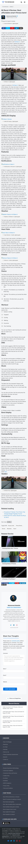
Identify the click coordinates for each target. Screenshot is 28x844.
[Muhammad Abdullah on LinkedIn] (14, 625)
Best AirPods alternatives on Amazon (11, 796)
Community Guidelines (8, 770)
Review (3, 528)
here (6, 471)
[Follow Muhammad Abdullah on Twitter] (17, 16)
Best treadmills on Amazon (9, 814)
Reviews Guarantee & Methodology (11, 768)
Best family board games (8, 801)
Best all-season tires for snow (9, 809)
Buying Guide (11, 525)
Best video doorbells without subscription (12, 804)
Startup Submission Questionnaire (10, 754)
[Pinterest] (19, 841)
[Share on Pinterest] (12, 28)
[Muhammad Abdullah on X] (11, 625)
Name (5, 668)
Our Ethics (5, 778)
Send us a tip (6, 752)
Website (5, 681)
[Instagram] (17, 841)
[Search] (21, 2)
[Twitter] (11, 841)
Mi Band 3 (17, 41)
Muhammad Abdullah (14, 605)
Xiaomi (14, 528)
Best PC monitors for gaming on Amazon (12, 799)
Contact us (5, 759)
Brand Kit (5, 757)
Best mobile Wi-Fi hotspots (9, 811)
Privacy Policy (6, 785)
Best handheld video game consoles (11, 806)
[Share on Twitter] (8, 28)
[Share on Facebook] (3, 28)
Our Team (5, 746)
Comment (5, 653)
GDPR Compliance (7, 783)
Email (4, 675)
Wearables (9, 528)
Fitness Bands (19, 525)
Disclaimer (5, 780)
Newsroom (5, 744)
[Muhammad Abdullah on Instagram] (17, 625)
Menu (24, 2)
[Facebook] (8, 841)
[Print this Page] (21, 28)
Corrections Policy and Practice (10, 773)
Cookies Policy (6, 775)
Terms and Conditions (8, 788)
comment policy (15, 640)
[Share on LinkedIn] (16, 28)
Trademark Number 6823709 (14, 833)
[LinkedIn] (14, 841)
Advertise (5, 749)
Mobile (9, 522)
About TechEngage (7, 741)
